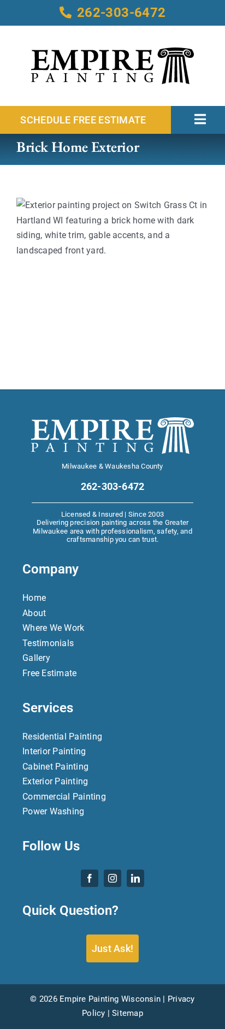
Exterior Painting (55, 781)
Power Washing (53, 811)
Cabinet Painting (55, 766)
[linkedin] (135, 878)
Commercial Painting (64, 796)
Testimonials (48, 643)
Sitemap (127, 1013)
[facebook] (89, 878)
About (34, 613)
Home (34, 598)
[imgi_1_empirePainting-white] (112, 421)
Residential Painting (62, 736)
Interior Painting (54, 751)
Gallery (36, 658)
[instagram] (112, 878)
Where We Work (53, 628)
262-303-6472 (121, 12)
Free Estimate (49, 673)
